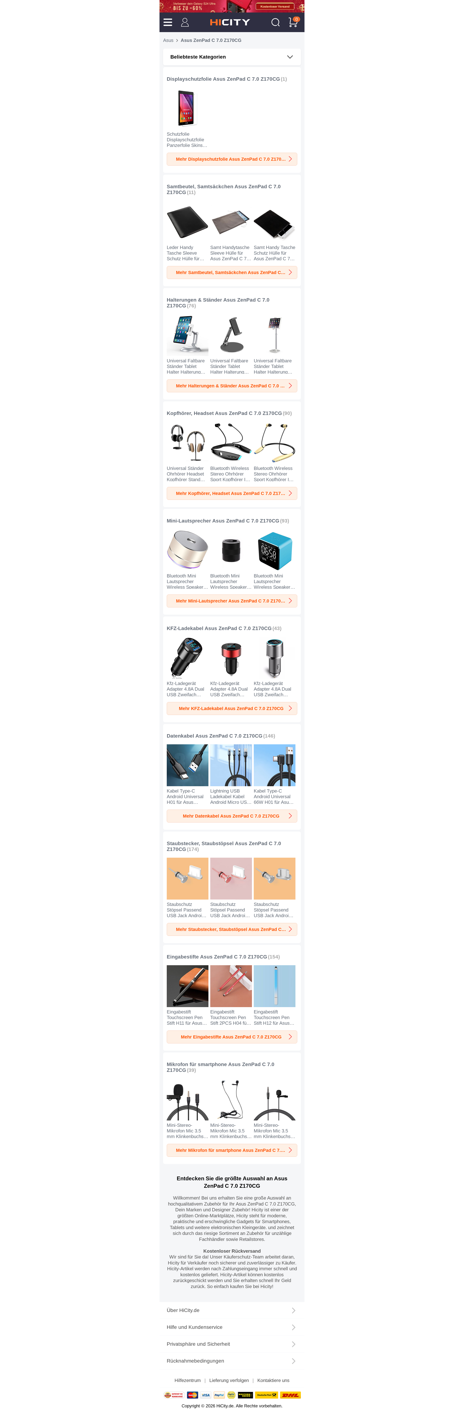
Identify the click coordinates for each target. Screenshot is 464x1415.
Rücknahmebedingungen (195, 1361)
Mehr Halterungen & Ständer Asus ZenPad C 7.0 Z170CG (236, 385)
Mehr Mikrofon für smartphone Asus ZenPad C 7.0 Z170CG (236, 1150)
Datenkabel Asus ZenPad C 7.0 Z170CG (214, 736)
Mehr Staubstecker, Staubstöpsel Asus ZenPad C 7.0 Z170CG (236, 929)
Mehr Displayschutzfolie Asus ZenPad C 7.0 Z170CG (232, 159)
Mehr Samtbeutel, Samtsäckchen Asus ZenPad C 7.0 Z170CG (236, 272)
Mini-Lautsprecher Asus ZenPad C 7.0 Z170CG (223, 521)
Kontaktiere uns (273, 1380)
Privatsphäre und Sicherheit (198, 1344)
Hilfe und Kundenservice (195, 1327)
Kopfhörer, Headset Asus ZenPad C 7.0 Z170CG (224, 413)
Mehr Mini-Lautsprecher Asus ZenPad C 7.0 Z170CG (231, 600)
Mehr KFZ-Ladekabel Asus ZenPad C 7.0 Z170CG (231, 708)
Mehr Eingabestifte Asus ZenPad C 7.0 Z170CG (231, 1036)
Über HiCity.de (183, 1310)
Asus (168, 40)
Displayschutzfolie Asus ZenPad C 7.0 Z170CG (223, 79)
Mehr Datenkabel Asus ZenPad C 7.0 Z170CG (231, 815)
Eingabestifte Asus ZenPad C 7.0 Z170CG (217, 957)
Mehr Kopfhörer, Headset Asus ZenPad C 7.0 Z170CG (233, 493)
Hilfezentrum (188, 1380)
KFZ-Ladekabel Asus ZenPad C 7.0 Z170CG (219, 628)
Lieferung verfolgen (229, 1380)
